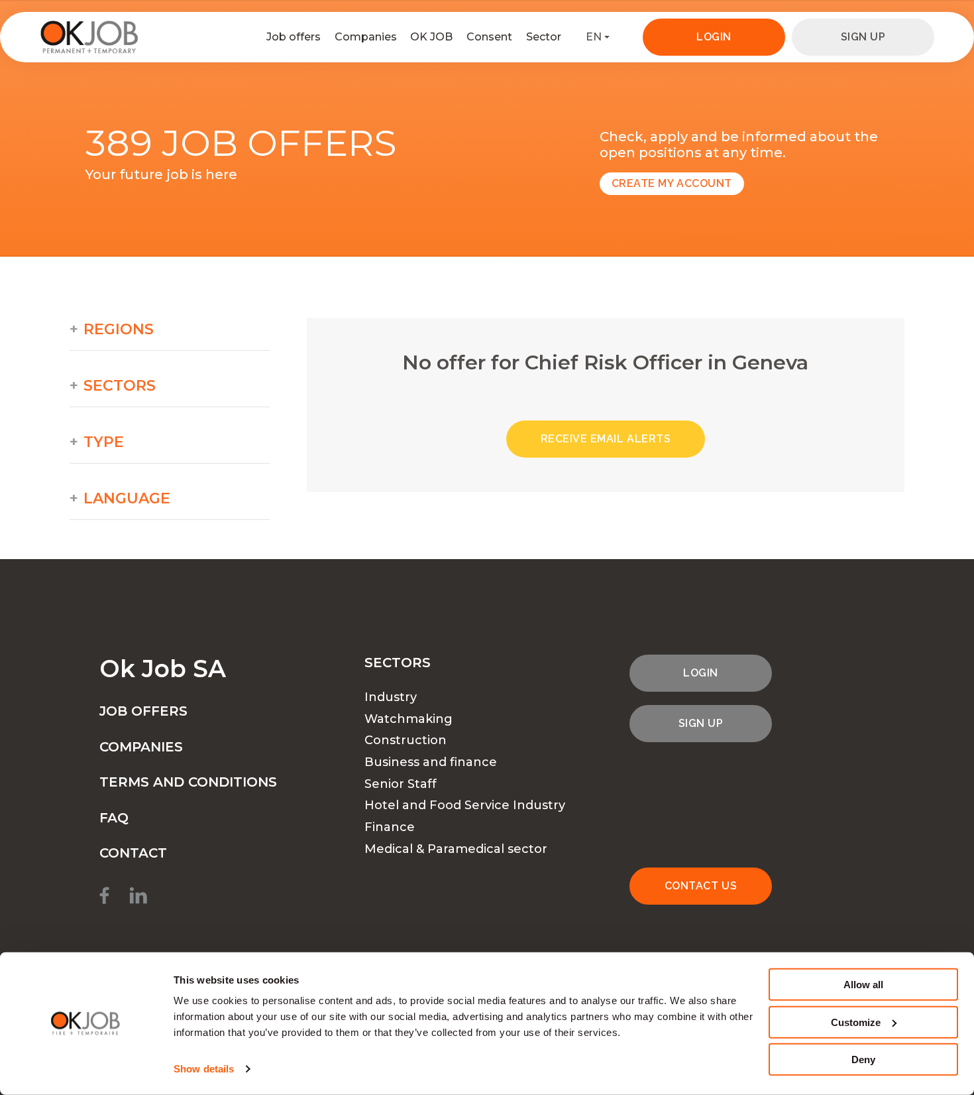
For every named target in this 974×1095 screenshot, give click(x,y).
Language (126, 499)
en (594, 37)
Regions (118, 330)
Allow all (863, 984)
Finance (389, 827)
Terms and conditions (188, 782)
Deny (863, 1059)
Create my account (672, 183)
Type (103, 442)
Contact (133, 853)
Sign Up (863, 37)
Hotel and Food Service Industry (464, 805)
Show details (204, 1068)
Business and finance (430, 762)
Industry (390, 697)
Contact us (701, 885)
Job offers (293, 37)
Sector (543, 37)
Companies (366, 37)
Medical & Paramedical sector (455, 849)
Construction (405, 740)
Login (713, 37)
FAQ (114, 818)
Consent (489, 37)
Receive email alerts (606, 438)
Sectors (119, 386)
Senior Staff (400, 784)
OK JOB (431, 37)
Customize (856, 1021)
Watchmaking (408, 719)
